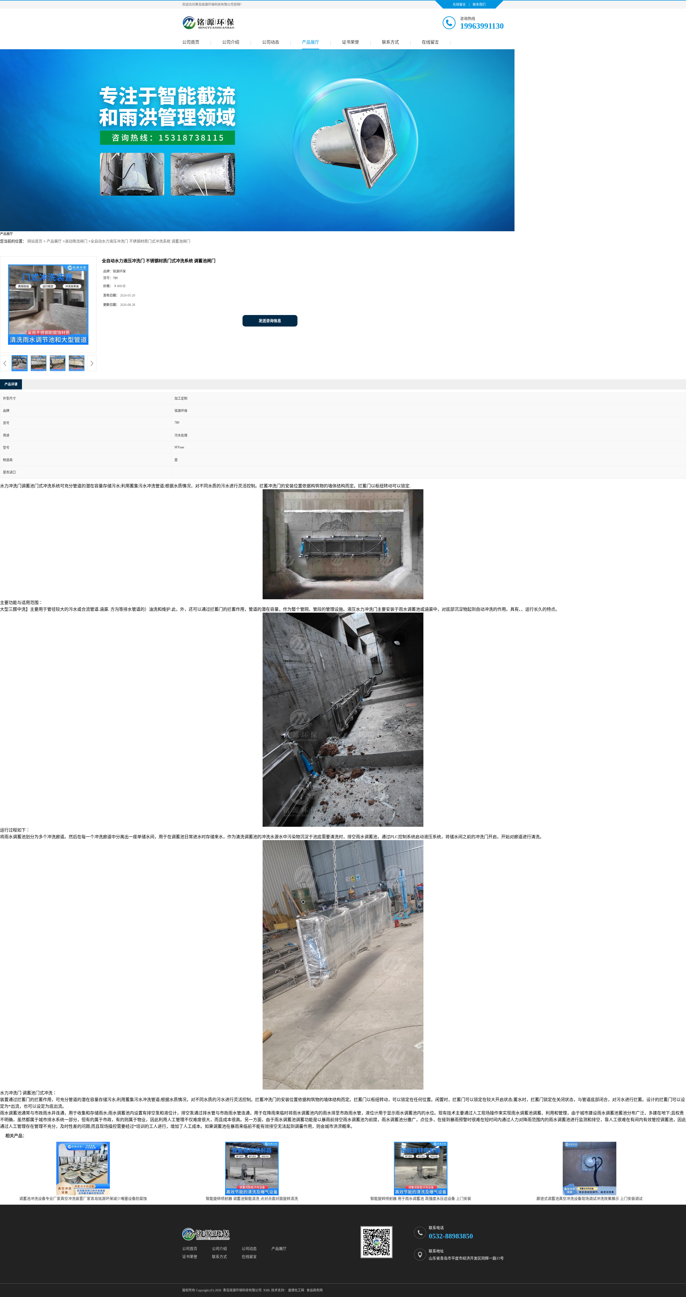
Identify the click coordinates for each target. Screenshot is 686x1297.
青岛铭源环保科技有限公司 (242, 1290)
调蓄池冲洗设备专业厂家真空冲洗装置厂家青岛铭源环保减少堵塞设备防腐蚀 (83, 1199)
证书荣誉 (350, 42)
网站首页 (34, 241)
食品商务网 (315, 1290)
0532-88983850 (451, 1236)
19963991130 (482, 25)
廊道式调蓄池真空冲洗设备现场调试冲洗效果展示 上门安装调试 (589, 1199)
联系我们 (479, 4)
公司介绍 (230, 42)
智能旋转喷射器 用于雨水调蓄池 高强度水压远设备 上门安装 (420, 1199)
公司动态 (270, 42)
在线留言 (459, 4)
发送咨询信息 (270, 321)
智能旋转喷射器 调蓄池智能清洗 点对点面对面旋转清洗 (252, 1199)
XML (266, 1290)
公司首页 (190, 42)
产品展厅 (310, 42)
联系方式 (390, 42)
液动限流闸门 (76, 241)
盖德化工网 (296, 1290)
